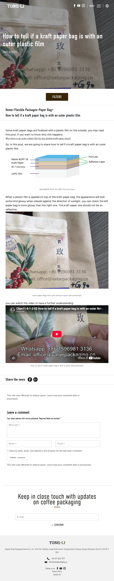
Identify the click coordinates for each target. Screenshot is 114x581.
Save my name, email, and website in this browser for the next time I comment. (45, 451)
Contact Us (57, 574)
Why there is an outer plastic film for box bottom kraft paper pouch (38, 138)
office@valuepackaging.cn (58, 562)
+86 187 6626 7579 (58, 558)
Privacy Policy (57, 571)
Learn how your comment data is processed (69, 465)
